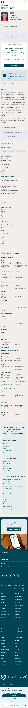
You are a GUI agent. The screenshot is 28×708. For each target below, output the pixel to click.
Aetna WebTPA (7, 463)
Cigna (4, 466)
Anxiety (5, 443)
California (3, 605)
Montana (17, 593)
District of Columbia (6, 614)
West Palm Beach (7, 506)
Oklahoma (17, 623)
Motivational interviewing (9, 483)
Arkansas (3, 599)
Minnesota (3, 661)
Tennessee (17, 640)
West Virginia (18, 661)
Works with (20, 83)
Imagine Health (7, 468)
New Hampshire (19, 605)
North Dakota (18, 599)
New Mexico (18, 611)
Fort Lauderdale (7, 503)
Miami (4, 497)
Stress (4, 448)
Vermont (17, 652)
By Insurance (9, 589)
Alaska (2, 593)
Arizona (3, 602)
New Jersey (18, 608)
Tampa (5, 501)
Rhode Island (18, 631)
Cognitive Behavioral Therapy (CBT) (12, 479)
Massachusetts (5, 649)
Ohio (16, 620)
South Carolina (18, 634)
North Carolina (18, 596)
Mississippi (4, 667)
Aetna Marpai (6, 461)
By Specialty (15, 589)
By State (3, 589)
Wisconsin (17, 658)
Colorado (3, 608)
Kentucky (3, 643)
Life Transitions (7, 450)
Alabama (3, 596)
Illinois (2, 634)
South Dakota (18, 637)
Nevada (17, 614)
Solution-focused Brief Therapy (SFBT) (13, 486)
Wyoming (17, 664)
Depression (6, 446)
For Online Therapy (22, 589)
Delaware (3, 617)
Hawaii (3, 626)
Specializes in (11, 83)
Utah (16, 646)
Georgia (3, 623)
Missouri (3, 664)
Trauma (5, 453)
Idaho (2, 631)
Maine (2, 655)
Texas (16, 643)
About (4, 83)
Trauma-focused (7, 488)
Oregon (17, 626)
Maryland (3, 652)
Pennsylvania (18, 628)
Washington (18, 655)
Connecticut (4, 611)
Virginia (17, 649)
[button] (14, 529)
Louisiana (3, 646)
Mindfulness (6, 481)
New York (17, 617)
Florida (3, 620)
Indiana (3, 637)
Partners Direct (7, 470)
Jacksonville (6, 499)
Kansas (3, 640)
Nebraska (17, 602)
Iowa (2, 628)
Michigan (3, 658)
